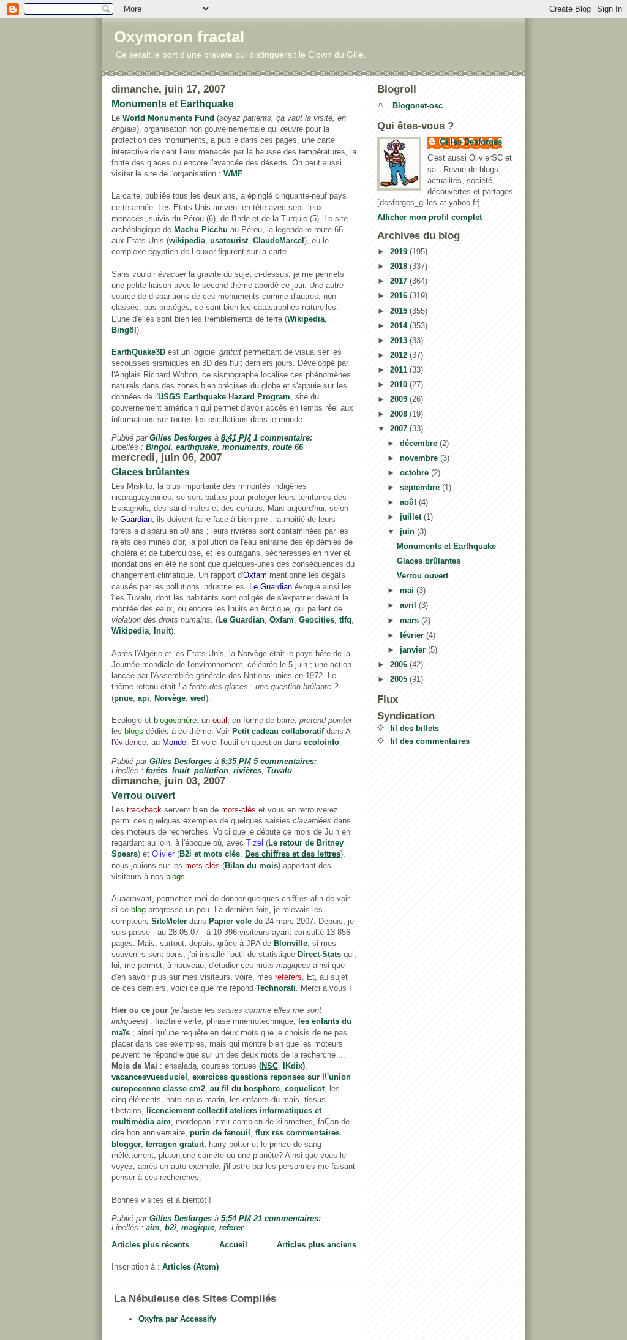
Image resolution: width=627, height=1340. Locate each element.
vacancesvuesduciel (149, 1076)
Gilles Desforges (471, 141)
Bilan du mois (251, 865)
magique (197, 1227)
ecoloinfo (321, 742)
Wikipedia (306, 319)
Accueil (233, 1244)
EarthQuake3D (138, 352)
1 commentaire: (284, 437)
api (143, 698)
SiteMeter (169, 921)
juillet (412, 516)
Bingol (158, 447)
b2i (170, 1227)
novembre (420, 458)
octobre (415, 472)
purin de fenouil (220, 1132)
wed (198, 698)
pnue (123, 698)
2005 (400, 679)
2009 (400, 399)
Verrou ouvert (143, 795)
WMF (232, 173)
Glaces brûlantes (150, 472)
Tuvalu (279, 770)
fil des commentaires (430, 741)
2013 (400, 340)
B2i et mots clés (209, 853)
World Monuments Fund (168, 118)
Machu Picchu (201, 229)
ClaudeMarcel (278, 240)
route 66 (287, 447)
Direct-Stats (319, 954)
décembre (420, 443)
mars (410, 620)
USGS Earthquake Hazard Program (224, 396)
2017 (400, 281)
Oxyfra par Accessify (177, 1318)
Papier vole (230, 921)
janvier (414, 649)
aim (153, 1227)
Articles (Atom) (190, 1266)
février (413, 635)
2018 (400, 266)
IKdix (292, 1065)
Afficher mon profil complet (429, 217)
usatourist (229, 240)
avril (409, 605)
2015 (400, 311)
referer (231, 1227)
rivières (247, 770)
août (409, 502)
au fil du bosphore (245, 1088)
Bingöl (124, 330)
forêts (156, 770)
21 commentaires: (288, 1218)
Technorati (276, 988)
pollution (211, 770)
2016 (400, 295)
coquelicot (305, 1088)
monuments (245, 447)
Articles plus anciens (316, 1244)
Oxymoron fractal (179, 37)
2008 (400, 413)
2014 (400, 325)
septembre (421, 487)
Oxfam (281, 619)
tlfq (345, 619)
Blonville (290, 943)
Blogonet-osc (416, 105)
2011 (400, 369)
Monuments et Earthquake (172, 104)
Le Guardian (241, 619)
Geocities (316, 619)
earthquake (196, 447)
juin (408, 531)
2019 (400, 251)
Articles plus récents (150, 1244)
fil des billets (414, 728)
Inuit (162, 630)
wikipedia (187, 240)
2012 (400, 355)
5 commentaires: (286, 761)
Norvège (170, 698)
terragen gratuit (175, 1144)
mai (408, 590)
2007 (400, 428)
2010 (400, 384)
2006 (400, 664)
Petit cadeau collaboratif (278, 731)
